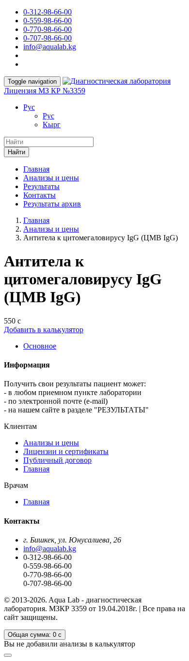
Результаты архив (52, 204)
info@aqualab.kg (49, 47)
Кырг (52, 124)
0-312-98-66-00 (47, 12)
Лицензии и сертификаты (66, 451)
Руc (29, 107)
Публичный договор (57, 460)
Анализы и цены (51, 178)
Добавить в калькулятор (43, 329)
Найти (16, 152)
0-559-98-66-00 (47, 20)
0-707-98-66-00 (47, 38)
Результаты (41, 186)
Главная (36, 169)
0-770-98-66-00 (47, 29)
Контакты (39, 195)
